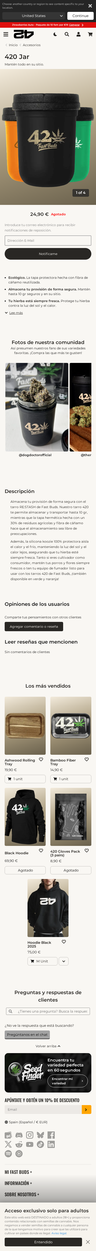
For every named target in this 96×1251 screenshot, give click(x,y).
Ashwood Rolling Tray (20, 762)
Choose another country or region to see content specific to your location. (43, 5)
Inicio (13, 45)
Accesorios (32, 45)
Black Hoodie (16, 853)
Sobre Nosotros (21, 1194)
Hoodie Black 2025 (39, 944)
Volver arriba (46, 1046)
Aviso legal (58, 1233)
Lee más (16, 313)
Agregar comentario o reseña (34, 626)
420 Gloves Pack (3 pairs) (65, 853)
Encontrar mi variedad (62, 1081)
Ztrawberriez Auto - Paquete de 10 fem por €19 (46, 24)
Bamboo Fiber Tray (63, 762)
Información (17, 1183)
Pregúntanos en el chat (27, 1034)
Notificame (48, 254)
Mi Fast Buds (17, 1172)
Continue (80, 16)
